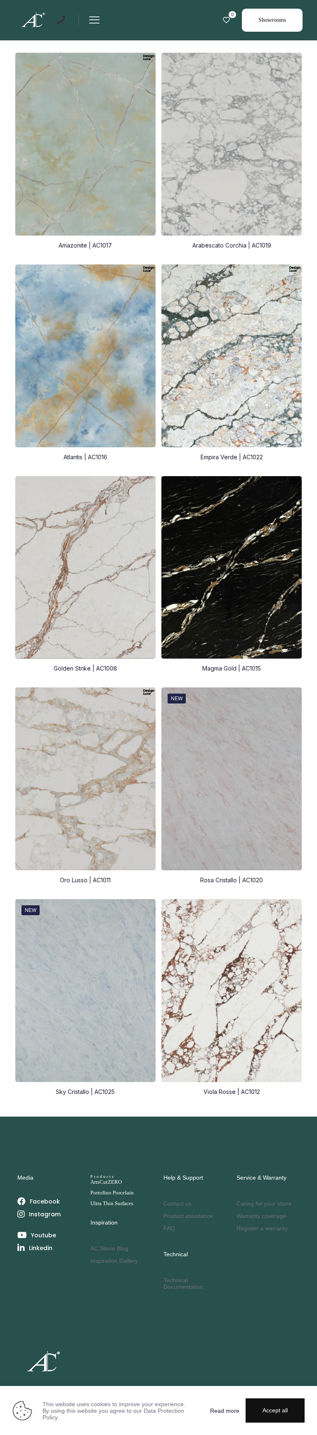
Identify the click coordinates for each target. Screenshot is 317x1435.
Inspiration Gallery (114, 1260)
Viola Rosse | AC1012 (231, 1091)
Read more (224, 1410)
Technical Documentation (183, 1283)
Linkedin (40, 1248)
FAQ (169, 1228)
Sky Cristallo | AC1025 (85, 1091)
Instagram (45, 1214)
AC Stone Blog (109, 1248)
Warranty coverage (261, 1216)
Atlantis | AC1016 (85, 456)
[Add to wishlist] (144, 82)
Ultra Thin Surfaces (111, 1203)
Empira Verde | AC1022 (232, 456)
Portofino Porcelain (112, 1193)
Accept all (275, 1410)
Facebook (45, 1201)
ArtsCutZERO (106, 1182)
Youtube (43, 1235)
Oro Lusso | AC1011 (85, 879)
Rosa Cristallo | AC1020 (231, 879)
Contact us (177, 1203)
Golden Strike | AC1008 (85, 668)
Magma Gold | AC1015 (231, 668)
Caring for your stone (264, 1203)
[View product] (290, 64)
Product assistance (188, 1216)
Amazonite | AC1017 (85, 245)
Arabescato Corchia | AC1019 (231, 245)
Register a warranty (262, 1228)
